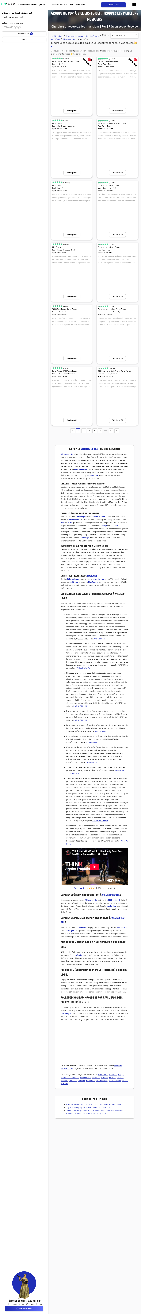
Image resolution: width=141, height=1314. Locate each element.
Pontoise (96, 1078)
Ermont (104, 1078)
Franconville (85, 1078)
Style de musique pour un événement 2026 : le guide (88, 1108)
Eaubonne (90, 1081)
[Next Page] (116, 430)
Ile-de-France (92, 36)
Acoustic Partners (100, 821)
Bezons (112, 1078)
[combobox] (24, 17)
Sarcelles (113, 1075)
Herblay (81, 1081)
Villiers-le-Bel (69, 39)
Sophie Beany (100, 731)
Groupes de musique (74, 36)
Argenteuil (103, 1075)
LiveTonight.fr (57, 36)
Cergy (121, 1075)
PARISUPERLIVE (83, 668)
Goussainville (115, 1081)
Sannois (64, 1081)
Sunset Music (91, 742)
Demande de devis (77, 5)
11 (111, 430)
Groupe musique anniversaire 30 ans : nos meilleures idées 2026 (93, 1104)
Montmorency (102, 1081)
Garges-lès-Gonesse (70, 1078)
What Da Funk (99, 639)
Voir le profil (72, 111)
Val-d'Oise (55, 39)
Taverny (120, 1078)
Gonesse (73, 1081)
